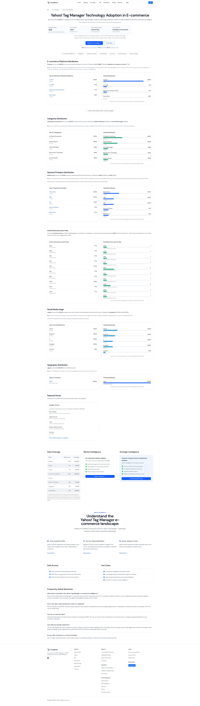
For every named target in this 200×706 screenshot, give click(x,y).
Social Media (103, 53)
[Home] (48, 10)
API (100, 2)
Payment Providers (92, 53)
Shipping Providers (106, 655)
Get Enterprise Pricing (136, 478)
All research (104, 673)
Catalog (85, 2)
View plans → (57, 619)
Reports (120, 2)
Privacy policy (131, 655)
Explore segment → (100, 476)
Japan (50, 381)
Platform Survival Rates (107, 668)
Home (79, 2)
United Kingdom (105, 683)
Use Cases (92, 2)
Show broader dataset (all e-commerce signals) (100, 110)
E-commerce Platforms (68, 53)
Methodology (77, 663)
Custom (51, 79)
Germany (103, 686)
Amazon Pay (52, 192)
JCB (50, 202)
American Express (53, 207)
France (103, 689)
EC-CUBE (51, 84)
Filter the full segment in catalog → (59, 438)
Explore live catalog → (94, 43)
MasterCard (52, 212)
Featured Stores (122, 53)
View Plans (109, 43)
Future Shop (52, 95)
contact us (96, 638)
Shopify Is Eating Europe (107, 670)
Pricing (113, 2)
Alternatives (77, 666)
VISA (50, 197)
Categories (81, 53)
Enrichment (107, 2)
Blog (127, 2)
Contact (76, 669)
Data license (131, 658)
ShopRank (54, 3)
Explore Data (51, 553)
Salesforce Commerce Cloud (56, 90)
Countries (112, 53)
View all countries (105, 692)
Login (150, 2)
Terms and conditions (134, 652)
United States (104, 680)
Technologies (55, 9)
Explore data (77, 652)
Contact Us (132, 665)
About (75, 655)
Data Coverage (134, 53)
